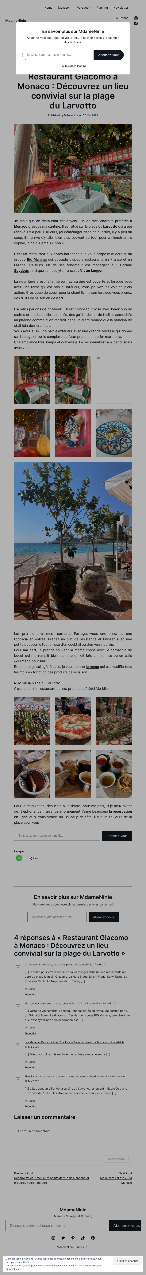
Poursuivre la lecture (73, 65)
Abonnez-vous (108, 55)
